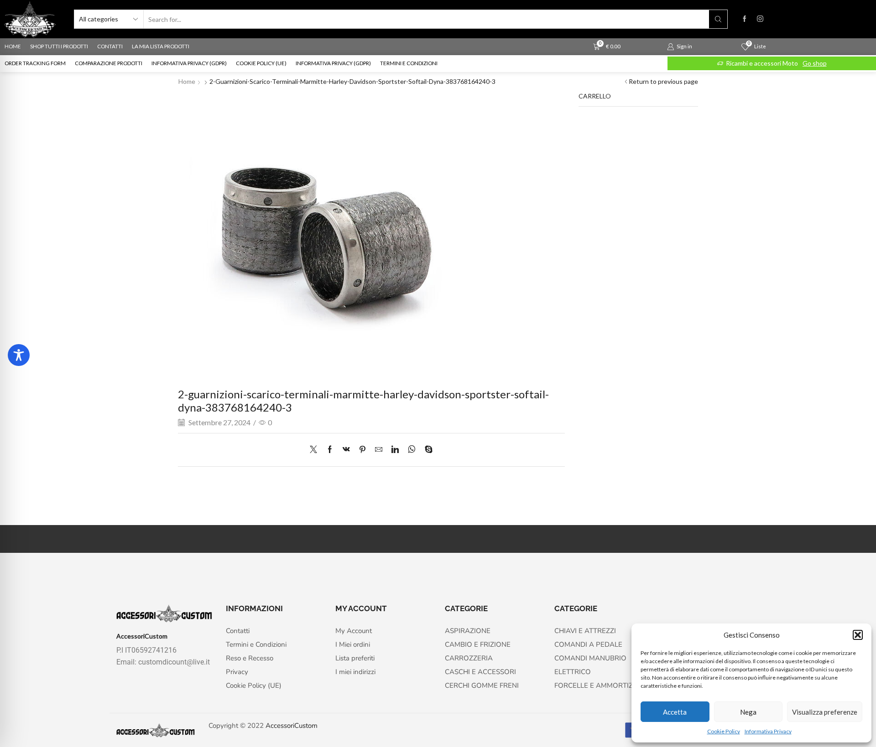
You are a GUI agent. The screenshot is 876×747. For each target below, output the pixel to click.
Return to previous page (663, 81)
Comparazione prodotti (108, 63)
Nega (748, 712)
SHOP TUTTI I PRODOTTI (59, 46)
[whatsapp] (411, 449)
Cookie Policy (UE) (261, 63)
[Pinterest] (362, 449)
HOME (13, 46)
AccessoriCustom (292, 725)
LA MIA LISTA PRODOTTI (160, 46)
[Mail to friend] (378, 449)
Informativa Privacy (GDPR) (189, 63)
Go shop (815, 63)
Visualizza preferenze (824, 712)
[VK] (346, 449)
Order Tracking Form (35, 63)
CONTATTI (110, 46)
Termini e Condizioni (409, 63)
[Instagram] (760, 19)
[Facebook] (744, 19)
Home (186, 81)
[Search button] (718, 19)
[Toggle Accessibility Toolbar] (19, 355)
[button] (857, 634)
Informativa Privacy (768, 731)
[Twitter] (316, 449)
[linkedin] (395, 449)
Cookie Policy (723, 731)
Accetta (675, 712)
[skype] (426, 449)
